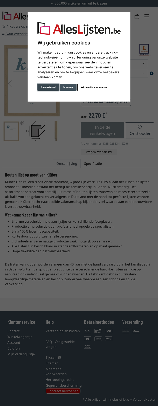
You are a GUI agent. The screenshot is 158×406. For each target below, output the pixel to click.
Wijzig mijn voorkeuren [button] (94, 87)
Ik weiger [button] (68, 87)
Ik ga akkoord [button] (48, 87)
